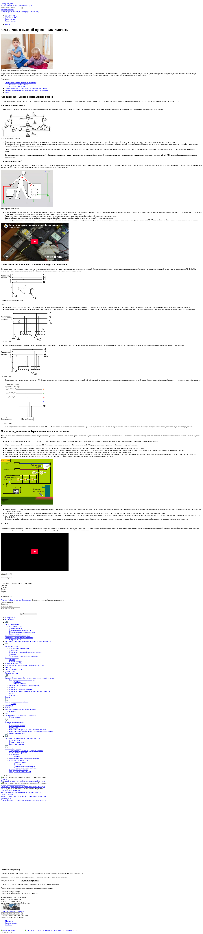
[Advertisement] (17, 834)
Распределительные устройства (16, 702)
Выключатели (14, 754)
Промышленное (15, 717)
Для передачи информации (19, 648)
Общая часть (13, 728)
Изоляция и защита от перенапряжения (19, 638)
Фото (7, 713)
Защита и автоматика (12, 624)
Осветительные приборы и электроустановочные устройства (31, 731)
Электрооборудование (13, 749)
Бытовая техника (20, 762)
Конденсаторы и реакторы (18, 770)
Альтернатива (10, 618)
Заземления (13, 650)
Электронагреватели (16, 744)
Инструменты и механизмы (19, 760)
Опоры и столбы (20, 684)
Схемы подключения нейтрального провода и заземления (26, 88)
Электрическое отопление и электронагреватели (22, 738)
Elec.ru (75, 930)
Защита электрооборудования (20, 630)
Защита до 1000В (15, 628)
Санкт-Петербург (15, 662)
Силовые (12, 654)
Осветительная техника (13, 669)
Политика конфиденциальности (12, 911)
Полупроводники (11, 673)
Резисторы (9, 706)
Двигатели (17, 764)
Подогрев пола (14, 740)
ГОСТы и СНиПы (11, 17)
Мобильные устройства (13, 663)
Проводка (12, 687)
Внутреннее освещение (17, 724)
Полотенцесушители (16, 742)
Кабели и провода (11, 646)
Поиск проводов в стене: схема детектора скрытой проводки (23, 787)
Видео (7, 24)
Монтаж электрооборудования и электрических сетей (24, 665)
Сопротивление (15, 640)
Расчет (11, 693)
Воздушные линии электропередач (21, 680)
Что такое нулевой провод (18, 85)
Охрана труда (10, 671)
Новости (8, 667)
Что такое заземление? (17, 86)
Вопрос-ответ (10, 15)
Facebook (8, 925)
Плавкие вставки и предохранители (22, 632)
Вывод (7, 92)
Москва (12, 660)
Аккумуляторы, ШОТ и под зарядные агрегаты (26, 751)
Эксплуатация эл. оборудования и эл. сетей (20, 715)
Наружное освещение (17, 726)
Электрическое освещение (14, 722)
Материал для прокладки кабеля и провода (24, 685)
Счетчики (12, 711)
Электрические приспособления (25, 768)
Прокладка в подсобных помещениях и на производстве (29, 691)
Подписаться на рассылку (30, 881)
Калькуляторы (10, 19)
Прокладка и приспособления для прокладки (25, 652)
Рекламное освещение (17, 733)
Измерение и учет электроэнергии (17, 636)
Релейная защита (15, 634)
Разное (7, 697)
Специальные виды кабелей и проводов (23, 656)
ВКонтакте (9, 921)
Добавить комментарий (28, 614)
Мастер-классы (10, 21)
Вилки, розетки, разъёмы (18, 753)
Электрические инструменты (24, 766)
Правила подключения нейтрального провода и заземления (26, 90)
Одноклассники (11, 923)
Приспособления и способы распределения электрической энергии (29, 678)
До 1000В (17, 682)
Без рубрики (9, 619)
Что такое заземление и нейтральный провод (21, 83)
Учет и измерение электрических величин (20, 709)
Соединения (13, 695)
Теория (7, 707)
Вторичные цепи (15, 626)
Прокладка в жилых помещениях (21, 689)
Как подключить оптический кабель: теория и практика (21, 792)
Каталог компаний (12, 658)
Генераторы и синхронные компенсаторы (24, 758)
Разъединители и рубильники (20, 772)
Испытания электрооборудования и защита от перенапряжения (28, 641)
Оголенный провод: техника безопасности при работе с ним (23, 781)
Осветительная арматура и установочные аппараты (27, 729)
